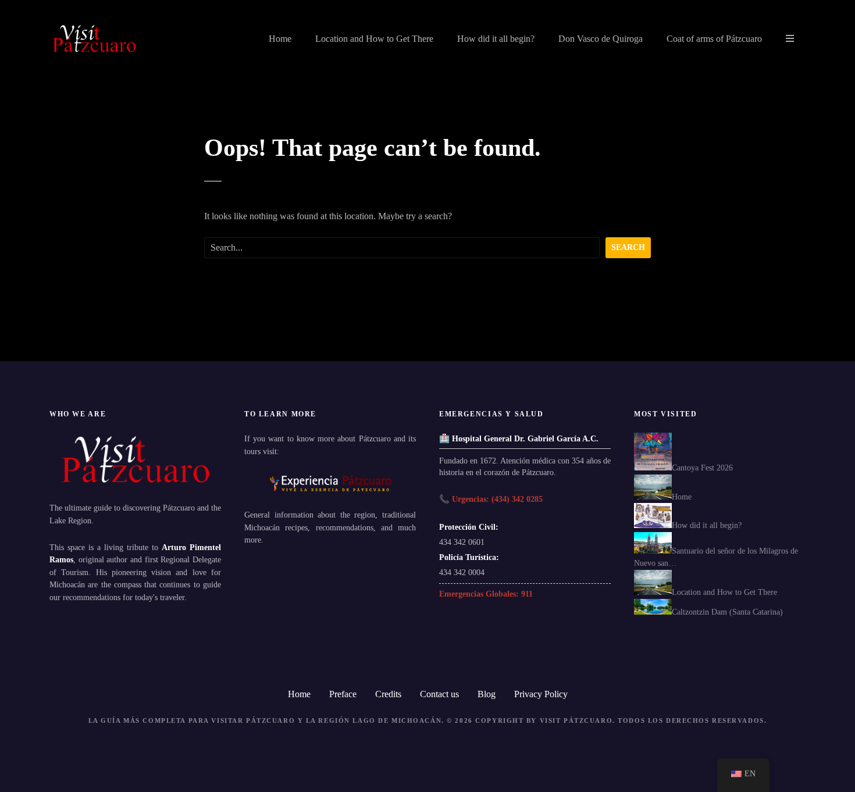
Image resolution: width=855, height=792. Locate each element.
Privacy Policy (541, 694)
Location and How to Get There (374, 39)
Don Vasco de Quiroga (600, 39)
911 (527, 593)
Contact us (439, 694)
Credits (388, 694)
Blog (487, 694)
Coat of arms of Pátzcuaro (714, 39)
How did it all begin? (496, 39)
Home (280, 39)
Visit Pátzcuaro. (577, 720)
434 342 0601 (461, 542)
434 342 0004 (461, 572)
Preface (343, 694)
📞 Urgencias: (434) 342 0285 (491, 499)
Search (628, 247)
